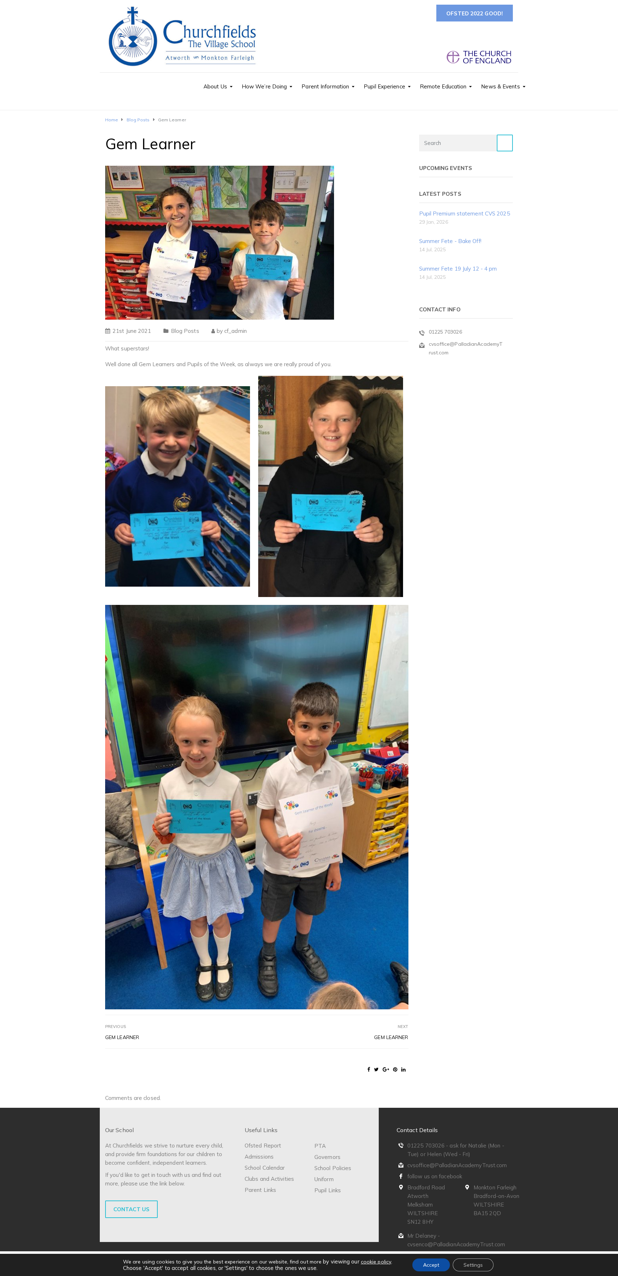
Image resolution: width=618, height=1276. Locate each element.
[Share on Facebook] (368, 1069)
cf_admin (235, 331)
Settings (473, 1265)
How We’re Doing (264, 86)
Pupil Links (327, 1190)
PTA (320, 1145)
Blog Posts (185, 331)
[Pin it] (395, 1069)
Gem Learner (122, 1037)
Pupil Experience (384, 86)
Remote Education (443, 86)
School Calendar (265, 1167)
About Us (215, 86)
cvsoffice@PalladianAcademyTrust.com (457, 1165)
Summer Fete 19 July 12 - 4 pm (458, 268)
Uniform (324, 1179)
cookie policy (376, 1261)
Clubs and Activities (269, 1178)
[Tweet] (376, 1069)
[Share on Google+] (386, 1069)
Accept (431, 1265)
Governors (327, 1157)
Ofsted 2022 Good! (474, 13)
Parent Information (325, 86)
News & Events (500, 86)
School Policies (333, 1168)
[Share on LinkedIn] (403, 1069)
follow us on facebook (434, 1176)
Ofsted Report (263, 1145)
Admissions (259, 1156)
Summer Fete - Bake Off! (450, 241)
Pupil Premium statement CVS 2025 (464, 213)
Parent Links (260, 1190)
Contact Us (131, 1209)
